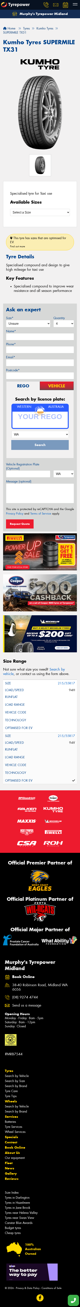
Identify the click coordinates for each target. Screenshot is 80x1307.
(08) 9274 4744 (25, 997)
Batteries (10, 1122)
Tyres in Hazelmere (17, 1203)
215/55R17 (66, 683)
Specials (11, 1137)
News (9, 1168)
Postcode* (13, 370)
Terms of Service (40, 514)
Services (11, 1116)
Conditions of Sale (52, 1288)
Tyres (9, 1071)
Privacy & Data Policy (27, 1288)
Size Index (12, 1193)
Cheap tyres (13, 1233)
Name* (11, 331)
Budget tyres (13, 1228)
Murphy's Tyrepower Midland (43, 14)
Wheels (11, 1101)
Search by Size (15, 1081)
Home (11, 28)
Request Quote (20, 524)
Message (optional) (18, 481)
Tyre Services (13, 1127)
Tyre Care (11, 1091)
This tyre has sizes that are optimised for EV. (38, 242)
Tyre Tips (11, 1096)
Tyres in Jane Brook (17, 1208)
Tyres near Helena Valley (21, 1213)
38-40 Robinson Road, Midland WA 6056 (40, 987)
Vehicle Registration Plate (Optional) (22, 466)
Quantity (59, 318)
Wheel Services (15, 1132)
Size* (9, 318)
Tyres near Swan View (19, 1218)
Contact (11, 1142)
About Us (12, 1153)
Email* (10, 357)
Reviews (11, 1179)
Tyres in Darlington (17, 1198)
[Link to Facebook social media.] (40, 1297)
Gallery (11, 1173)
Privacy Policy (14, 514)
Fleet (9, 1163)
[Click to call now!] (46, 5)
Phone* (11, 344)
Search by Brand (16, 1086)
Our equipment (15, 1158)
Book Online (15, 1147)
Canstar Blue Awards (18, 1223)
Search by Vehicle (17, 1076)
